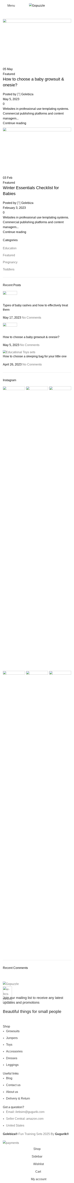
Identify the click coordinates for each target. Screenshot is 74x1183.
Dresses (11, 1058)
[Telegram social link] (33, 1021)
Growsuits (13, 1031)
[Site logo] (37, 5)
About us (12, 1091)
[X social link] (12, 1021)
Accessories (14, 1051)
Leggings (12, 1064)
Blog (9, 1078)
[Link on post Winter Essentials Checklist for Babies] (37, 572)
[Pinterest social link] (19, 1021)
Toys (9, 1044)
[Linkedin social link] (26, 1021)
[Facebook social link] (6, 1021)
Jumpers (12, 1038)
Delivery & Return (18, 1098)
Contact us (13, 1085)
